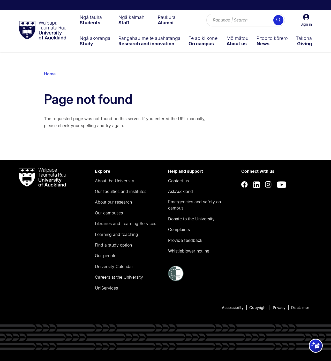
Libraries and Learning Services (125, 223)
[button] (306, 20)
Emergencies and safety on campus (194, 205)
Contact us (178, 180)
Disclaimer (300, 307)
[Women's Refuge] (176, 279)
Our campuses (109, 212)
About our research (113, 202)
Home (50, 73)
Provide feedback (185, 240)
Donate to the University (191, 218)
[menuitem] (91, 20)
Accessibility (233, 307)
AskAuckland (180, 191)
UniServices (106, 288)
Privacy (279, 307)
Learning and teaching (116, 234)
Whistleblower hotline (188, 251)
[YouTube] (281, 184)
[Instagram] (268, 184)
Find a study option (113, 245)
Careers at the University (119, 277)
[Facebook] (244, 184)
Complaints (179, 229)
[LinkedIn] (256, 184)
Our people (105, 255)
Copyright (258, 307)
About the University (114, 180)
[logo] (42, 30)
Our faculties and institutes (120, 191)
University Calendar (114, 266)
